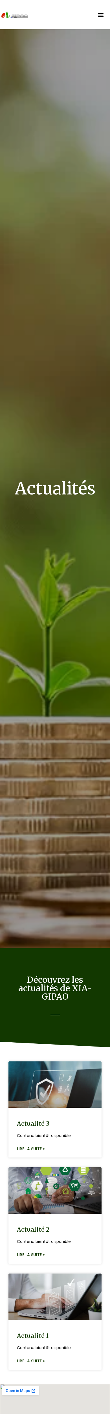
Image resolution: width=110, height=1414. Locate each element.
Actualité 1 (33, 1336)
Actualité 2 (33, 1229)
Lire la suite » (31, 1149)
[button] (101, 14)
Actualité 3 (33, 1123)
